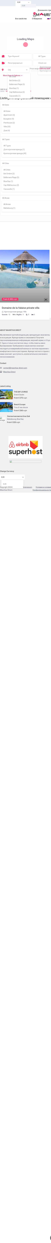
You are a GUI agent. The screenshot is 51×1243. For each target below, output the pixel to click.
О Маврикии (37, 19)
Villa (24, 312)
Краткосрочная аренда (13, 312)
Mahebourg (11, 419)
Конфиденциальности (42, 490)
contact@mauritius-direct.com (15, 368)
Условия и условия (43, 487)
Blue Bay (20, 419)
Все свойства (21, 19)
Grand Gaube (19, 395)
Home (2, 91)
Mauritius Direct (9, 372)
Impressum (27, 487)
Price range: (34, 69)
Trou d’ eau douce (21, 407)
